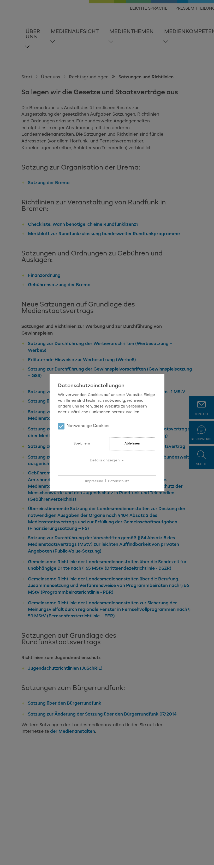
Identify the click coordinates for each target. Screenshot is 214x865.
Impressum (94, 481)
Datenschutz (118, 481)
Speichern (82, 444)
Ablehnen (132, 444)
